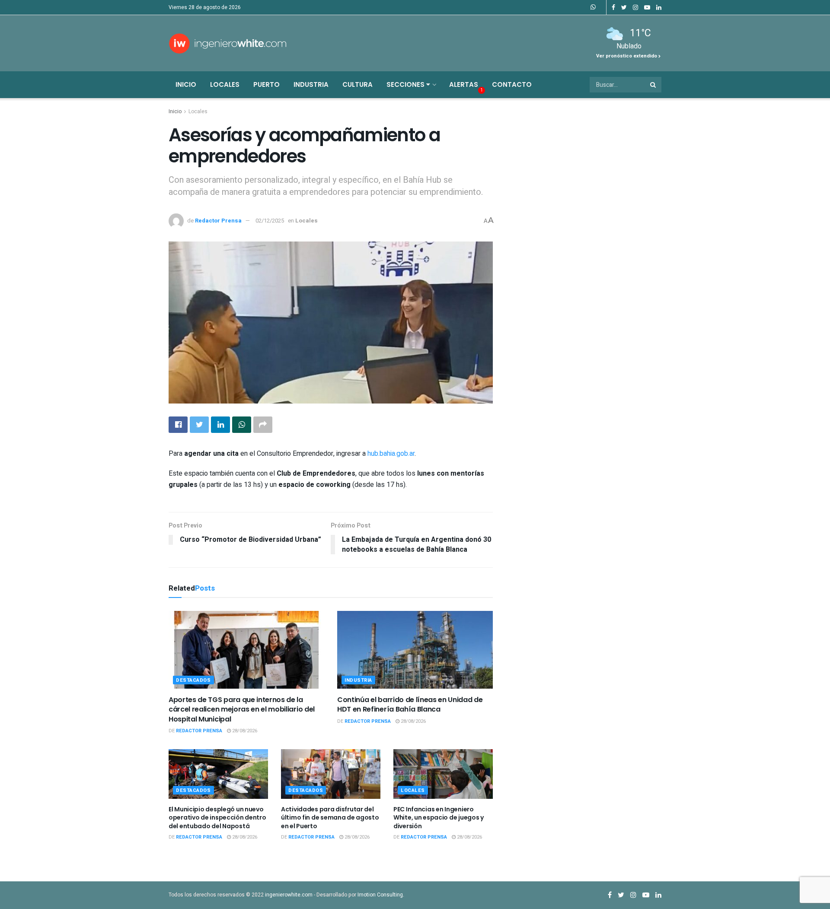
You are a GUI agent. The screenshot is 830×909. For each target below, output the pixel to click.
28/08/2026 (244, 730)
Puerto (266, 84)
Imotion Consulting (380, 895)
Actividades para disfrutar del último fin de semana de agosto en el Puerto (330, 817)
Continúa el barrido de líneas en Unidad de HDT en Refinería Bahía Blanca (410, 704)
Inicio (186, 84)
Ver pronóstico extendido (627, 56)
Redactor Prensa (218, 220)
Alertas (463, 84)
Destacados (193, 680)
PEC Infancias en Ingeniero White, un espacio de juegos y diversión (438, 817)
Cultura (357, 84)
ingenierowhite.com (289, 895)
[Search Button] (653, 84)
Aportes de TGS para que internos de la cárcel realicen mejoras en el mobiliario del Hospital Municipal (242, 709)
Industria (311, 84)
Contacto (512, 84)
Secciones (406, 84)
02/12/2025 (269, 220)
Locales (224, 84)
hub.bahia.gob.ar (391, 453)
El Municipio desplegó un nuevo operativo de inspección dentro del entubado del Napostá (217, 817)
